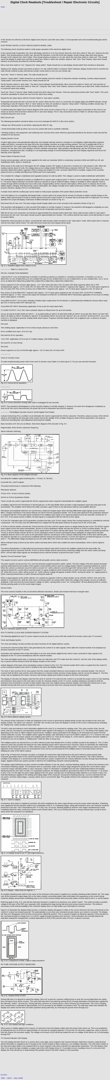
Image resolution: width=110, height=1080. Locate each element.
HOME (20, 1078)
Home (3, 7)
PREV (3, 1078)
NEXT (9, 1078)
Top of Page (4, 1074)
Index (15, 1078)
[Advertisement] (46, 18)
